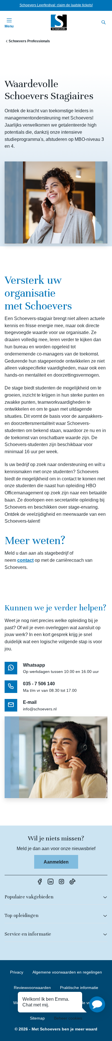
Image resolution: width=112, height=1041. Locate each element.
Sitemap (37, 1018)
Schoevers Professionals (29, 41)
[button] (97, 1004)
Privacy (16, 972)
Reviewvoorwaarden (32, 987)
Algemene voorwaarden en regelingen (67, 972)
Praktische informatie (79, 987)
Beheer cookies (68, 1018)
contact (25, 560)
